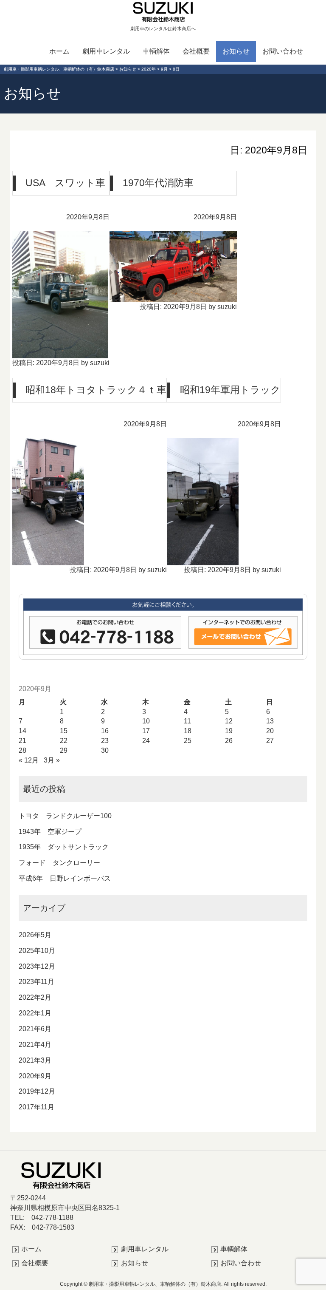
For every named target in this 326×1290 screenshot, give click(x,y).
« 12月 (29, 760)
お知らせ (236, 51)
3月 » (52, 760)
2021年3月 (35, 1060)
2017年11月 (36, 1107)
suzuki (100, 362)
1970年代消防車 (158, 182)
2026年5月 (35, 934)
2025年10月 (37, 950)
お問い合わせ (282, 51)
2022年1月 (35, 1013)
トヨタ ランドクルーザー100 (65, 815)
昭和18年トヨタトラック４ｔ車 (95, 389)
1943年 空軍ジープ (50, 831)
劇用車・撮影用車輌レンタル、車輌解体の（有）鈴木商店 (155, 1284)
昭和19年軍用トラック (230, 389)
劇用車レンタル (106, 51)
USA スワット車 (65, 182)
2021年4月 (35, 1044)
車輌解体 (156, 51)
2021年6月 (35, 1028)
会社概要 (196, 51)
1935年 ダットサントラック (64, 847)
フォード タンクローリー (59, 862)
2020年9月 (35, 1076)
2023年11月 (36, 981)
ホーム (59, 51)
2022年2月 (35, 997)
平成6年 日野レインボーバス (65, 878)
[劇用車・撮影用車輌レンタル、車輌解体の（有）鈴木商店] (163, 11)
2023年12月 (37, 966)
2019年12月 (37, 1091)
